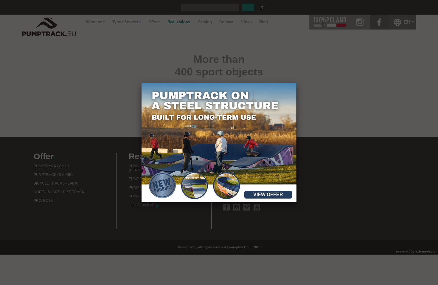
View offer (268, 194)
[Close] (296, 83)
